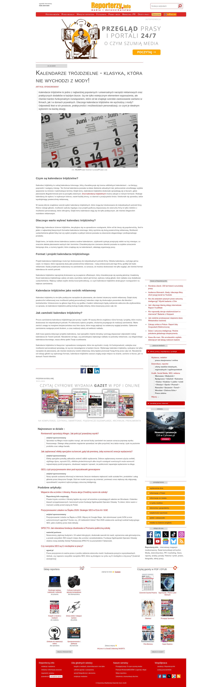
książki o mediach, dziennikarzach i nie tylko (89, 666)
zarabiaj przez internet (159, 403)
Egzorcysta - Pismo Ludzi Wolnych (167, 594)
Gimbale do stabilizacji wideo (55, 644)
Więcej (154, 397)
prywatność (45, 676)
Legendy (138, 670)
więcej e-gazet (157, 652)
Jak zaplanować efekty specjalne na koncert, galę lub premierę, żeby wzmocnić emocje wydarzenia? (86, 451)
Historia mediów (52, 14)
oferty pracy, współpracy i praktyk (163, 351)
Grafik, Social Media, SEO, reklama (165, 373)
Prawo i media (114, 14)
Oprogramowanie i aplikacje (73, 644)
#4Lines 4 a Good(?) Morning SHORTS (111, 648)
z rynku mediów (156, 503)
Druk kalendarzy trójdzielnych (94, 194)
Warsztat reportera (85, 14)
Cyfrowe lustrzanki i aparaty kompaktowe (74, 592)
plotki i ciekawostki (157, 518)
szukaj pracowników (164, 670)
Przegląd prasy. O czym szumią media (129, 666)
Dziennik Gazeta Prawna (148, 593)
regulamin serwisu (47, 673)
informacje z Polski (157, 493)
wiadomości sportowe (158, 513)
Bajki (144, 670)
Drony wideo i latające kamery (74, 618)
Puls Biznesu (148, 644)
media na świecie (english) (161, 523)
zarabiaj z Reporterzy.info (166, 666)
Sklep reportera (121, 673)
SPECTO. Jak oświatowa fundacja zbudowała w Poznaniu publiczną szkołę (75, 528)
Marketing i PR (129, 14)
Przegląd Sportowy (167, 618)
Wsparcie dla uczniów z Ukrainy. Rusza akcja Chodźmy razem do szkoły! (74, 492)
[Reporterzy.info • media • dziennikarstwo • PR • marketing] (111, 9)
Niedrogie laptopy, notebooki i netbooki (55, 592)
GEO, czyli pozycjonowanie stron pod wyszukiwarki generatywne (70, 469)
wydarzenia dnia (156, 488)
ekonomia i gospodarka (159, 508)
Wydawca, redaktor (159, 357)
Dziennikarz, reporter (159, 364)
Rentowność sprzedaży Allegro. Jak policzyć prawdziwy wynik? (70, 433)
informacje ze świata (158, 498)
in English (171, 14)
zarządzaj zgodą (56, 676)
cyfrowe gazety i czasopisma (84, 670)
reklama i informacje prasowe (51, 670)
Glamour (148, 618)
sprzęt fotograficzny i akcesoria (84, 673)
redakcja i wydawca (48, 666)
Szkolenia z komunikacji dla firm (127, 676)
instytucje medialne (80, 676)
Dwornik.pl (101, 683)
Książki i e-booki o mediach (54, 618)
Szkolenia (156, 14)
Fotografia (101, 14)
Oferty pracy (143, 14)
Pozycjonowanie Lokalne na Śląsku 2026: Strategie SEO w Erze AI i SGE (74, 510)
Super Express (167, 644)
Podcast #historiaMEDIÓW (125, 670)
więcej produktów (64, 652)
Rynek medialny (68, 14)
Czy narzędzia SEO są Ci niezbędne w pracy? (62, 546)
